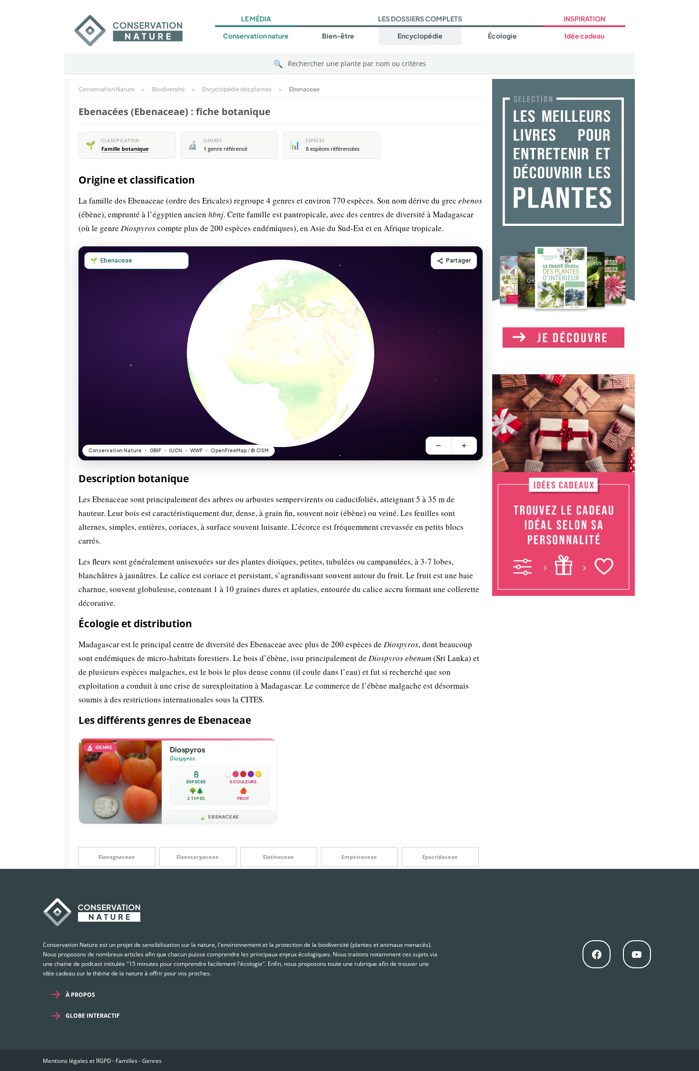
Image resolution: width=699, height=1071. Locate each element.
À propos (80, 995)
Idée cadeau (584, 35)
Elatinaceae (278, 856)
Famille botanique (125, 149)
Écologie (502, 35)
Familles (126, 1061)
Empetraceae (359, 856)
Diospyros (187, 749)
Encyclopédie (420, 35)
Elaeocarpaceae (197, 856)
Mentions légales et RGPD (77, 1061)
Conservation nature (256, 35)
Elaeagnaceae (116, 856)
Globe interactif (93, 1016)
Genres (152, 1061)
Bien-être (338, 35)
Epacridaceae (440, 856)
